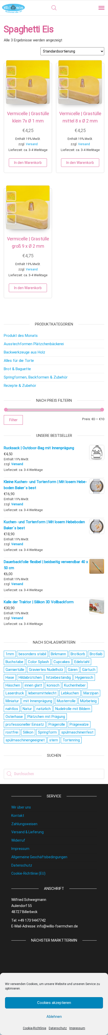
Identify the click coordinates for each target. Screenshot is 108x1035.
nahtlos (12, 708)
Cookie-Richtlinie (34, 1028)
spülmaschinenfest (77, 732)
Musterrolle (66, 701)
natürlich (43, 708)
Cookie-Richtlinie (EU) (28, 873)
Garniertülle (15, 669)
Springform (47, 732)
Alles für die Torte (19, 360)
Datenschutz (58, 1028)
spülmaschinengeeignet (25, 740)
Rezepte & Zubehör (20, 385)
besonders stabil (32, 654)
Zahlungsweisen (24, 824)
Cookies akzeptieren (54, 1002)
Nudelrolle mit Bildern (72, 708)
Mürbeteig (88, 701)
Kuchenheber (75, 685)
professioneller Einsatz (25, 724)
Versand (32, 144)
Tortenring (71, 740)
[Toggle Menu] (101, 8)
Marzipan (90, 693)
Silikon (28, 732)
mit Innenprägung (37, 701)
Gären (73, 669)
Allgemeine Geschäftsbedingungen (39, 857)
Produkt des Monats (21, 335)
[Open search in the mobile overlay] (54, 7)
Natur (27, 708)
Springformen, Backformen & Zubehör (36, 377)
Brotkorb (78, 654)
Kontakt (17, 816)
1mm (10, 654)
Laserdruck (15, 693)
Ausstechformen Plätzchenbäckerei (34, 344)
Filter (13, 420)
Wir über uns (21, 807)
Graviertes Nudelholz (46, 669)
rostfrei (12, 732)
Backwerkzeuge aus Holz (24, 352)
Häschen (13, 685)
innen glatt (33, 685)
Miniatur (12, 701)
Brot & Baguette (17, 369)
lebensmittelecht (42, 693)
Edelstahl (81, 662)
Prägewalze (79, 724)
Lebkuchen (70, 693)
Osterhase (14, 716)
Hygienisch (84, 677)
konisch (53, 685)
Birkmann (58, 654)
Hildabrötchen (30, 677)
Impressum (77, 1028)
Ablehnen (54, 1016)
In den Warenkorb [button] (28, 163)
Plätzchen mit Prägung (46, 716)
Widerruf (18, 840)
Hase (10, 677)
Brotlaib (96, 654)
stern (53, 740)
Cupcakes (61, 662)
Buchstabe (14, 662)
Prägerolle (56, 724)
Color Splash (38, 662)
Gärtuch (88, 669)
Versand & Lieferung (27, 832)
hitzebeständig (58, 677)
